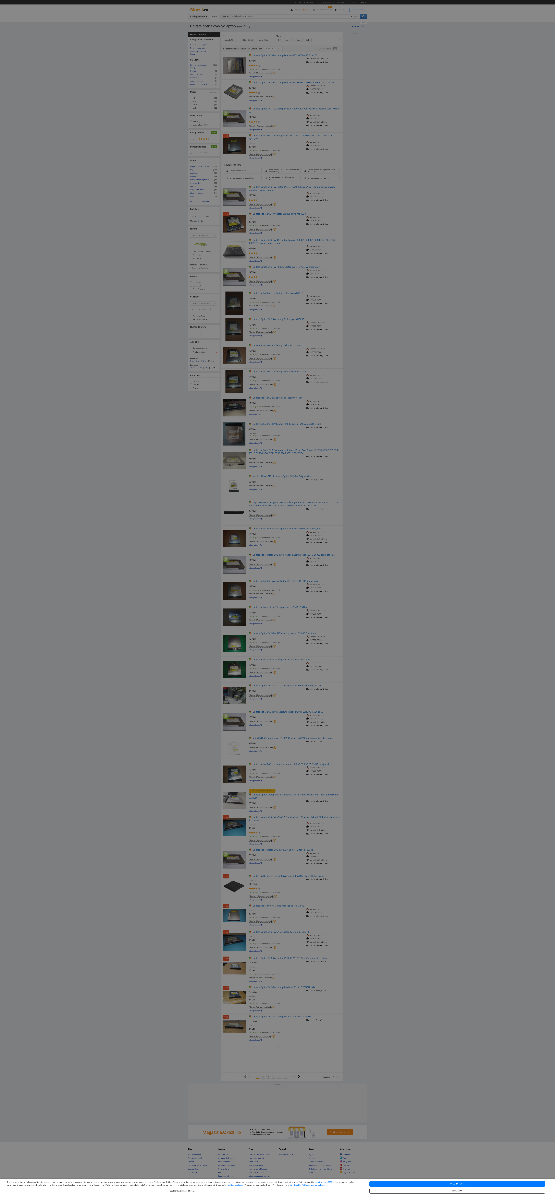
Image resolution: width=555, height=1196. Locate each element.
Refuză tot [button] (457, 1190)
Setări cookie (295, 1185)
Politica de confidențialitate (313, 1185)
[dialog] (277, 1187)
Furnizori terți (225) (324, 1182)
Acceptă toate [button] (457, 1184)
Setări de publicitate (235, 1185)
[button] (182, 1189)
